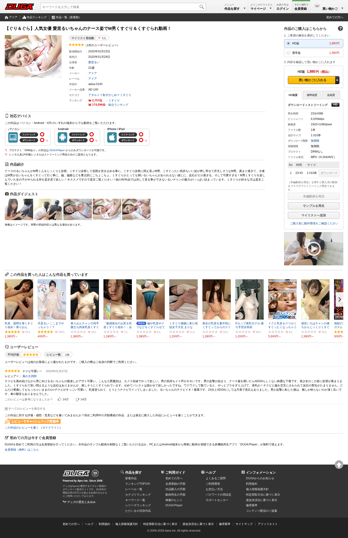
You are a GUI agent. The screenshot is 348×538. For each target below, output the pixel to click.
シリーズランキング (138, 505)
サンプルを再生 (314, 206)
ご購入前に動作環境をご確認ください (314, 223)
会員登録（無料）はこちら (22, 449)
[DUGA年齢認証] (76, 473)
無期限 (315, 140)
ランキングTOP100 (137, 483)
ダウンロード (329, 173)
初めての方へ (334, 17)
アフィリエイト (268, 524)
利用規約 (251, 483)
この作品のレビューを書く (22, 427)
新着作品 (131, 478)
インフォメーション (261, 472)
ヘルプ (211, 472)
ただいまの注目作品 (138, 510)
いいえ (77, 399)
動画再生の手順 (175, 494)
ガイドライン (50, 427)
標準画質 (312, 95)
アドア (13, 17)
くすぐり (125, 95)
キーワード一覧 (135, 500)
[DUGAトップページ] (19, 7)
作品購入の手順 (175, 489)
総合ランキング (118, 104)
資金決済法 (261, 500)
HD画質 (293, 95)
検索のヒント (174, 500)
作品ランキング (37, 17)
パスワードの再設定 (218, 494)
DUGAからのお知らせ (260, 478)
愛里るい (94, 62)
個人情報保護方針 (257, 489)
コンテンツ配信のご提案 (261, 510)
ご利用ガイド (175, 472)
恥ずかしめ (110, 95)
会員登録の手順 (175, 483)
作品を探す (133, 472)
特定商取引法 (263, 494)
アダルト (94, 95)
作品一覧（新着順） (68, 17)
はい (59, 399)
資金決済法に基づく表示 (198, 524)
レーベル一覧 (133, 489)
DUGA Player (57, 150)
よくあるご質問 (216, 478)
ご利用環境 (213, 483)
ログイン (283, 8)
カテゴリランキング (138, 494)
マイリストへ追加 (313, 215)
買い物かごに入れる (312, 80)
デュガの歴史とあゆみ (81, 502)
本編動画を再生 (314, 196)
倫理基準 (251, 505)
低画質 (331, 95)
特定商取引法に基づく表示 (160, 524)
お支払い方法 (214, 489)
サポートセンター (217, 500)
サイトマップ (244, 524)
